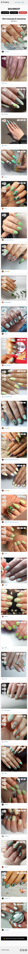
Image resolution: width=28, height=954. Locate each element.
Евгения (6, 741)
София (5, 585)
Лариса (6, 616)
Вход (23, 2)
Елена (5, 177)
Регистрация (17, 2)
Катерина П (7, 898)
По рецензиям (5, 12)
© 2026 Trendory (5, 950)
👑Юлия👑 (6, 271)
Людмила (6, 836)
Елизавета (6, 51)
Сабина (6, 804)
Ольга (5, 208)
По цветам (23, 12)
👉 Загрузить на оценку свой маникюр (14, 938)
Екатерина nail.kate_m (9, 240)
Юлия (5, 83)
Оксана (6, 867)
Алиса (5, 145)
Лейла (5, 647)
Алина (5, 333)
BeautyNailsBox (7, 302)
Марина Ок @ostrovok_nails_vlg (11, 459)
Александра (7, 710)
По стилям (14, 12)
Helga (5, 773)
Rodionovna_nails (8, 396)
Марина (6, 114)
